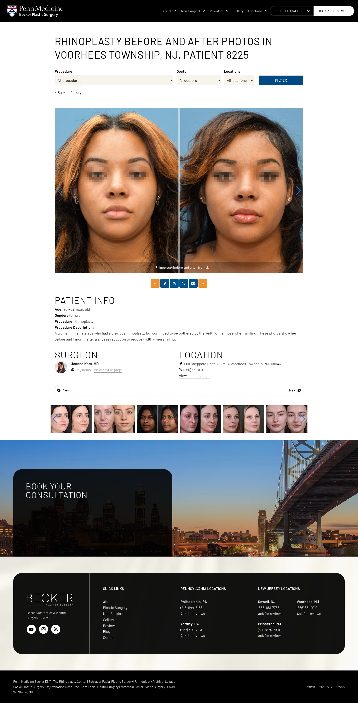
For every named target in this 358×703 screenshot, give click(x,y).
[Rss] (55, 629)
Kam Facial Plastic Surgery (100, 687)
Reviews (109, 625)
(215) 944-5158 (191, 607)
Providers (217, 11)
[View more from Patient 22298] (157, 418)
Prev (65, 390)
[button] (59, 190)
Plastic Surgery (115, 607)
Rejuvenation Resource (63, 687)
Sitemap (338, 686)
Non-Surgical (190, 11)
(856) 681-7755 (269, 607)
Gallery (238, 11)
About (108, 601)
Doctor (182, 71)
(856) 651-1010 (307, 607)
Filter (281, 80)
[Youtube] (31, 629)
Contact (109, 637)
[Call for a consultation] (183, 283)
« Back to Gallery (68, 92)
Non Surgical (113, 613)
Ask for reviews (192, 613)
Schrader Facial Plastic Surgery (110, 681)
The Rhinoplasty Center (70, 681)
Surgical (165, 11)
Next (293, 390)
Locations (255, 11)
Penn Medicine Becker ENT (32, 681)
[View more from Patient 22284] (243, 418)
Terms (310, 686)
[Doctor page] (174, 283)
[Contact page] (193, 283)
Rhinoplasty (83, 321)
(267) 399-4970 (192, 629)
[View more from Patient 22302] (114, 418)
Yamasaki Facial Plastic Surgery (142, 687)
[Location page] (164, 283)
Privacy (323, 686)
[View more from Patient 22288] (200, 418)
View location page (194, 375)
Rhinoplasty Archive (149, 681)
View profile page (108, 369)
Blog (106, 631)
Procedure (63, 71)
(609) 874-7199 (269, 629)
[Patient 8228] (155, 283)
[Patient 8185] (202, 283)
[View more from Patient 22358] (71, 418)
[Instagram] (43, 629)
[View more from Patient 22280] (286, 418)
